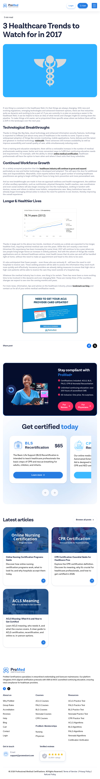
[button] (94, 5)
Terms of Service (70, 771)
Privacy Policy (85, 771)
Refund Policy (50, 774)
